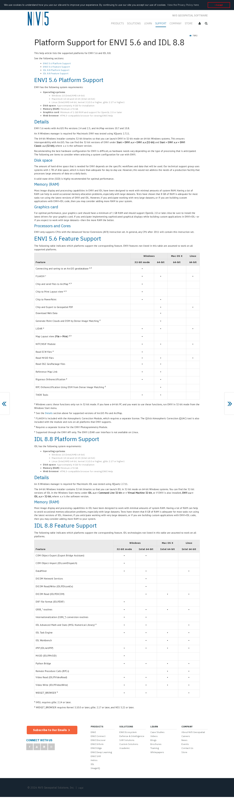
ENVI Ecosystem (128, 732)
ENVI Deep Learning (101, 752)
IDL (92, 764)
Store (184, 752)
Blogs (153, 740)
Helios (94, 760)
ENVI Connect (98, 736)
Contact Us (187, 748)
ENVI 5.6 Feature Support (56, 66)
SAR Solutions (127, 740)
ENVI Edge (96, 748)
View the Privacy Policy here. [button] (183, 5)
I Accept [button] (219, 5)
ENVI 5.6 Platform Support (57, 63)
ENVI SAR (96, 756)
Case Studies (157, 732)
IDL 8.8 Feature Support (55, 73)
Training (154, 748)
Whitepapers (157, 752)
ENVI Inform (97, 744)
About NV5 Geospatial (193, 732)
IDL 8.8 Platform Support (56, 70)
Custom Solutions (128, 744)
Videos (154, 736)
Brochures (156, 744)
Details (49, 413)
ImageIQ (95, 768)
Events (185, 744)
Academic (124, 748)
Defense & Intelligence (131, 736)
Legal (80, 787)
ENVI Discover (98, 740)
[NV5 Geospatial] (38, 19)
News (184, 740)
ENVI (93, 732)
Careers (185, 736)
